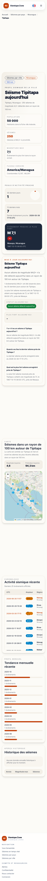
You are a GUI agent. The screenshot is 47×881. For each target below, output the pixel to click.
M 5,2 (29, 599)
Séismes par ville (14, 78)
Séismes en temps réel (11, 851)
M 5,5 (28, 613)
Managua (40, 598)
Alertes (4, 867)
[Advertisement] (23, 45)
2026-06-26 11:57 (14, 599)
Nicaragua (32, 15)
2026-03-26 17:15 (14, 613)
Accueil (5, 15)
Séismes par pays (18, 15)
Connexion (6, 877)
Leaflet (18, 520)
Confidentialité (7, 870)
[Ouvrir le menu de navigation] (41, 5)
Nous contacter (8, 873)
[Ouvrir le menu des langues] (34, 5)
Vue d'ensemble (8, 848)
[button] (8, 474)
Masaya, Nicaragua (16, 243)
